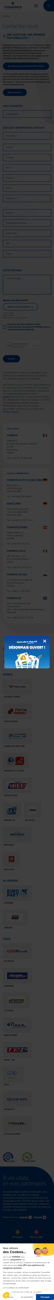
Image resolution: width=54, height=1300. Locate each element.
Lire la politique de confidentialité (16, 1288)
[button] (6, 1295)
